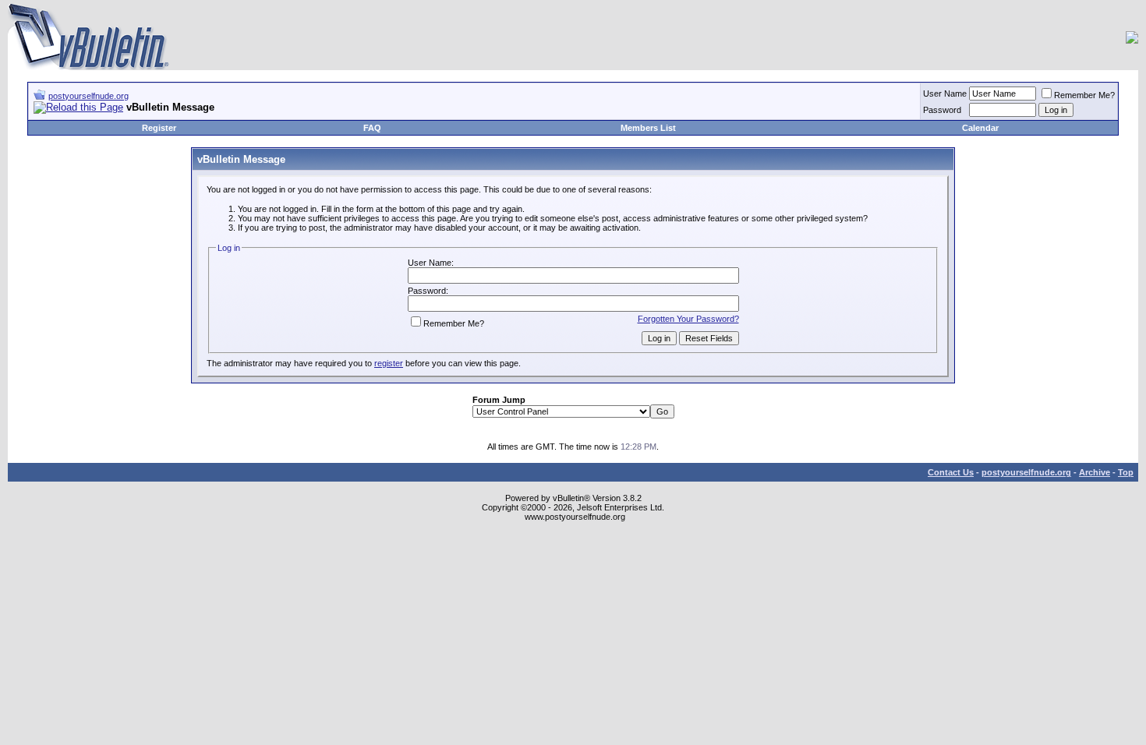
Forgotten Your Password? (688, 318)
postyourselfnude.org (88, 96)
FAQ (372, 127)
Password (942, 110)
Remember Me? (1084, 95)
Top (1126, 472)
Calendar (980, 127)
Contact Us (951, 472)
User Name (945, 93)
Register (159, 127)
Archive (1094, 472)
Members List (648, 127)
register (388, 363)
